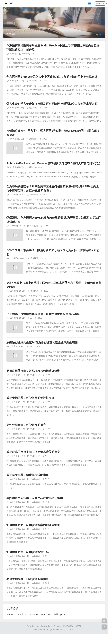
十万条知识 (35, 375)
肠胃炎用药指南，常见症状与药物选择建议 (33, 370)
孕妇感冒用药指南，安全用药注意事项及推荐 (34, 498)
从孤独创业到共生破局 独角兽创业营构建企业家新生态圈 (42, 342)
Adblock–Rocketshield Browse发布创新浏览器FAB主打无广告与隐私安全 (53, 163)
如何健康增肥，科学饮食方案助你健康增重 (33, 525)
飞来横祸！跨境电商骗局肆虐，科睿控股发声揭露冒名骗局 (43, 314)
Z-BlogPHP (50, 629)
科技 (31, 167)
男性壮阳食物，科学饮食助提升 (26, 424)
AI (31, 318)
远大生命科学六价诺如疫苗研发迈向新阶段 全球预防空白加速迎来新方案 (51, 103)
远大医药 (33, 107)
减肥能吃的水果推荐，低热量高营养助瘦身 (33, 451)
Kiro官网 (34, 614)
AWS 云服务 (46, 614)
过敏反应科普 (22, 614)
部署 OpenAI (59, 614)
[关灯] (104, 627)
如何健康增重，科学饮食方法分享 (27, 552)
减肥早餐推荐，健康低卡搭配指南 (27, 474)
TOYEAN (70, 629)
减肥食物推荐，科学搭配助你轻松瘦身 (30, 397)
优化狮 (10, 614)
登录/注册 (100, 3)
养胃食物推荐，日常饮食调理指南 (27, 579)
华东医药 (26, 53)
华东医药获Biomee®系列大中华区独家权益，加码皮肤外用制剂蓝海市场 (51, 76)
